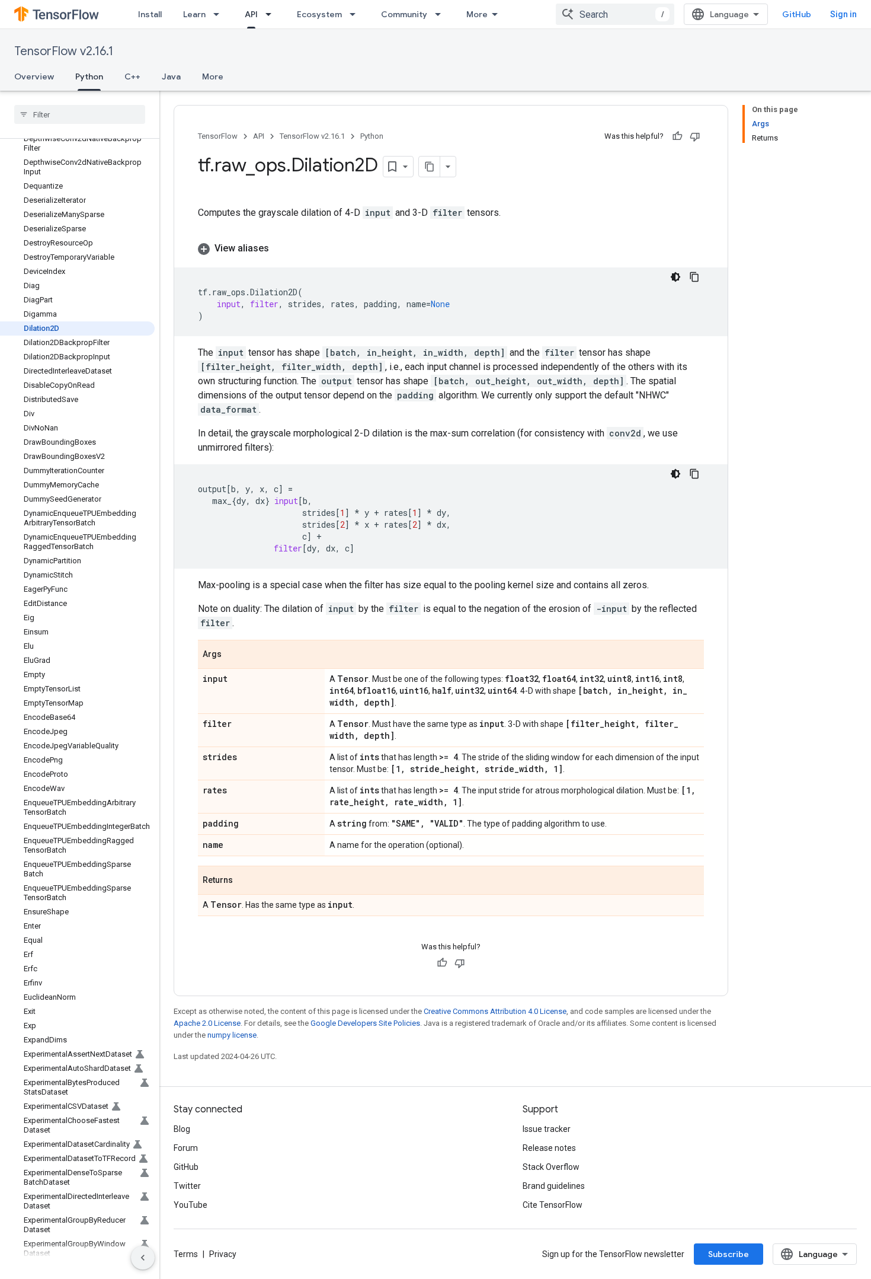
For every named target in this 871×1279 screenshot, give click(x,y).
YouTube (190, 1205)
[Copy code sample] (694, 276)
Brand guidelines (554, 1186)
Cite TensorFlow (552, 1205)
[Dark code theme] (675, 276)
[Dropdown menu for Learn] (220, 14)
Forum (186, 1148)
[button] (451, 248)
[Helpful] (677, 136)
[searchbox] (79, 114)
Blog (182, 1129)
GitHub (796, 14)
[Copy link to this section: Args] (233, 655)
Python (89, 76)
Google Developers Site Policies (365, 1023)
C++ (132, 76)
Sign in (843, 14)
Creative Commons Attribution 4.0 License (495, 1011)
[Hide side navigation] (143, 1258)
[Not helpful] (695, 136)
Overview (34, 76)
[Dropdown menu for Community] (441, 14)
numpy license (232, 1035)
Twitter (187, 1186)
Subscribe (728, 1254)
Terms (186, 1254)
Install (150, 14)
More (477, 14)
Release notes (549, 1148)
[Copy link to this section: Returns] (245, 881)
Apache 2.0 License (207, 1023)
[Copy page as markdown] (429, 167)
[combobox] (615, 14)
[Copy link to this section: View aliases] (281, 248)
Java (171, 76)
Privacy (222, 1254)
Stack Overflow (551, 1167)
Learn (194, 14)
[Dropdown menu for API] (272, 14)
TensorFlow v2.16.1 (63, 51)
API (251, 14)
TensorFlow (218, 136)
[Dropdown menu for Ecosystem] (356, 14)
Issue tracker (547, 1129)
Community (404, 14)
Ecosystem (319, 14)
